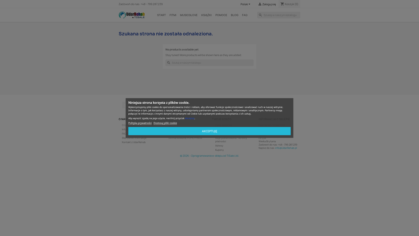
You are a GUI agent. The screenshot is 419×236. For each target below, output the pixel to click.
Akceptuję (209, 131)
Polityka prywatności (140, 123)
